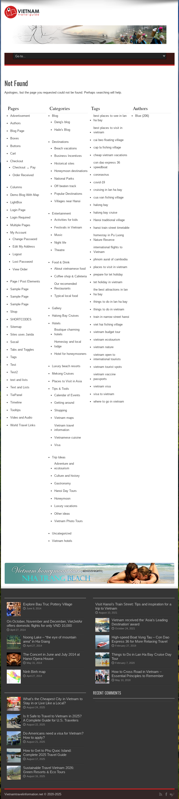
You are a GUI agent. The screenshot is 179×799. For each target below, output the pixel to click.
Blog (55, 116)
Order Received (23, 175)
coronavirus (101, 174)
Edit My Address (24, 246)
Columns (16, 187)
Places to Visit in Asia (67, 381)
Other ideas (62, 513)
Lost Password (23, 261)
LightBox (16, 202)
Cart (13, 153)
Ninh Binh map (34, 672)
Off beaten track (65, 186)
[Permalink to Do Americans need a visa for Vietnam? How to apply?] (14, 744)
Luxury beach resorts (66, 366)
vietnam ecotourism (106, 339)
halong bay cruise (105, 212)
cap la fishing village (107, 147)
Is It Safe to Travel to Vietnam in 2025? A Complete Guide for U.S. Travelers (52, 718)
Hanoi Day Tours (65, 491)
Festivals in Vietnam (68, 227)
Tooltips (15, 410)
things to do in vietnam (108, 309)
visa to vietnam (103, 394)
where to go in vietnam (108, 401)
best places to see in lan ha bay (110, 118)
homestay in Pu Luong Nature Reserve (108, 237)
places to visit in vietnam (110, 267)
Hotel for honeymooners (70, 354)
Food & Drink (61, 262)
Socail (14, 342)
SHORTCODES (20, 319)
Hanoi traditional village (109, 220)
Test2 (14, 372)
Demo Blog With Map (24, 195)
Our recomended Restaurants (65, 286)
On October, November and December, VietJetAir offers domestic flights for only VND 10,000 (44, 623)
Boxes (14, 138)
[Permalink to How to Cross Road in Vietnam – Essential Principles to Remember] (102, 682)
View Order (20, 269)
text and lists (19, 380)
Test (13, 364)
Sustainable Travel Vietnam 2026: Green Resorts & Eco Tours (48, 770)
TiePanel (16, 395)
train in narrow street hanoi (111, 317)
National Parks (64, 178)
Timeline (16, 402)
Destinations (60, 142)
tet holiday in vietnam (107, 282)
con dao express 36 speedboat (106, 165)
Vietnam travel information (64, 428)
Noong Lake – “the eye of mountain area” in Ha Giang (49, 639)
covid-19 (99, 182)
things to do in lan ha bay (110, 301)
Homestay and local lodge (67, 344)
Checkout (16, 161)
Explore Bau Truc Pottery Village (47, 604)
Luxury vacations (65, 506)
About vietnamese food (70, 268)
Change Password (25, 239)
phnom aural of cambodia (110, 259)
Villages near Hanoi (67, 201)
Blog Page (17, 131)
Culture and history (67, 475)
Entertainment (61, 213)
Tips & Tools (60, 388)
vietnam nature (103, 347)
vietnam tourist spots (107, 367)
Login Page (17, 210)
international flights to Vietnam (107, 249)
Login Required (20, 217)
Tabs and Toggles (22, 349)
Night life (60, 242)
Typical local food (66, 296)
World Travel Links (22, 425)
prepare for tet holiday (108, 274)
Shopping (60, 410)
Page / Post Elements (25, 281)
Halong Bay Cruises (65, 315)
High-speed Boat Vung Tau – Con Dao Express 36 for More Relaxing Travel (140, 639)
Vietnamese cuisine (67, 437)
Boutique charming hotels (66, 332)
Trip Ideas (58, 457)
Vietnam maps (64, 418)
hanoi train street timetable (111, 227)
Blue (138, 116)
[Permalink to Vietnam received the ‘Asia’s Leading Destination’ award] (102, 631)
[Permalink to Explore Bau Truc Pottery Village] (14, 615)
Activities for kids (66, 220)
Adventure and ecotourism (64, 466)
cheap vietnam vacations (110, 155)
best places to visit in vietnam (107, 130)
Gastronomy (62, 483)
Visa (57, 445)
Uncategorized (61, 533)
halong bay (100, 205)
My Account (18, 232)
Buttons (15, 146)
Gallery (57, 308)
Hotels (56, 323)
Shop (13, 311)
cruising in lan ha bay (107, 189)
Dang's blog (62, 122)
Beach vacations (65, 148)
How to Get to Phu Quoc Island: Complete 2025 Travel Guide (47, 753)
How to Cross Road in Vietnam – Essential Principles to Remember (137, 674)
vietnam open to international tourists (107, 357)
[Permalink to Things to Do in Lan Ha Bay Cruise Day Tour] (102, 665)
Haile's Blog (62, 129)
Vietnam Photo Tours (68, 521)
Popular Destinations (68, 193)
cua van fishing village (108, 197)
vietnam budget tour (106, 332)
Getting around (64, 402)
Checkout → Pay (24, 167)
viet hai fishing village (108, 324)
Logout (17, 254)
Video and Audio (21, 417)
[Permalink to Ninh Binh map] (14, 682)
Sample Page (19, 289)
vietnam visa (102, 386)
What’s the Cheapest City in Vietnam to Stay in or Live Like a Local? (53, 701)
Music (58, 235)
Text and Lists (19, 387)
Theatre (59, 250)
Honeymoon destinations (71, 171)
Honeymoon (62, 498)
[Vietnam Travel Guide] (21, 14)
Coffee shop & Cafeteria (70, 276)
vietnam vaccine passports (104, 377)
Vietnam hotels (62, 541)
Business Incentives (68, 156)
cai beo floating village (108, 140)
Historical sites (64, 163)
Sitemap (15, 327)
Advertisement (20, 116)
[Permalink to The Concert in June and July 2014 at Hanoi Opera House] (14, 665)
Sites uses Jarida (22, 334)
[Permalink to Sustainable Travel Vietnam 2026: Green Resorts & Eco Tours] (14, 778)
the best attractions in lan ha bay (110, 292)
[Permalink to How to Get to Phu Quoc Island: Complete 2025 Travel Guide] (14, 761)
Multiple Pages (20, 225)
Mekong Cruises (63, 373)
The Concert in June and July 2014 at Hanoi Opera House (51, 656)
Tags (13, 357)
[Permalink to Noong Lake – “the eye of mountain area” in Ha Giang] (14, 648)
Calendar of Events (67, 395)
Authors (15, 123)
